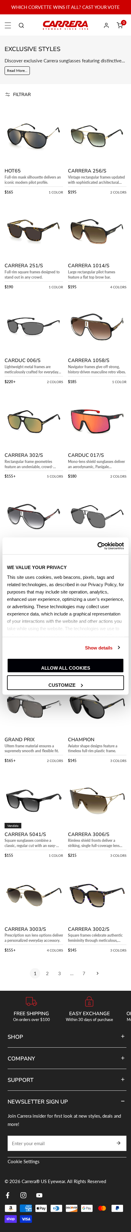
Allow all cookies (65, 668)
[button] (119, 25)
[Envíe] (118, 1143)
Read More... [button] (17, 70)
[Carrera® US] (65, 25)
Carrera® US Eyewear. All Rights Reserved (64, 1181)
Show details (98, 647)
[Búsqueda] (21, 25)
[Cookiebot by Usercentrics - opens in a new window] (97, 546)
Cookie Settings (24, 1161)
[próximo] (96, 973)
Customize (62, 684)
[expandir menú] (8, 25)
